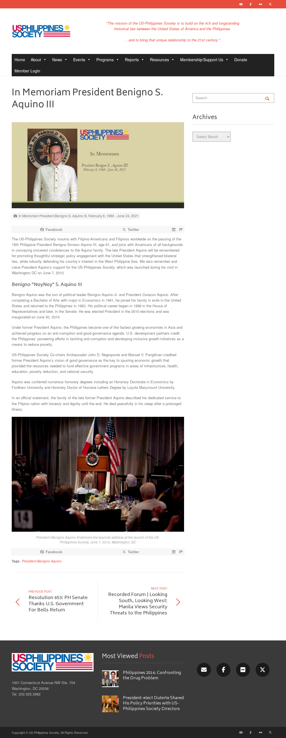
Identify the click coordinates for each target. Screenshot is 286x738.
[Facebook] (250, 4)
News (57, 59)
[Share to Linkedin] (173, 229)
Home (20, 59)
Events (79, 59)
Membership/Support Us (201, 59)
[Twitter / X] (270, 4)
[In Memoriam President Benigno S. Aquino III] (98, 166)
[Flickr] (260, 4)
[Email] (241, 4)
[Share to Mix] (181, 229)
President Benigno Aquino (42, 561)
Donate (240, 59)
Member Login (27, 71)
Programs (105, 59)
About (36, 59)
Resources (159, 59)
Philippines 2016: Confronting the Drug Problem (152, 676)
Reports (132, 59)
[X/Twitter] (263, 670)
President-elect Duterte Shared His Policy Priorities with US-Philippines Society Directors (153, 704)
